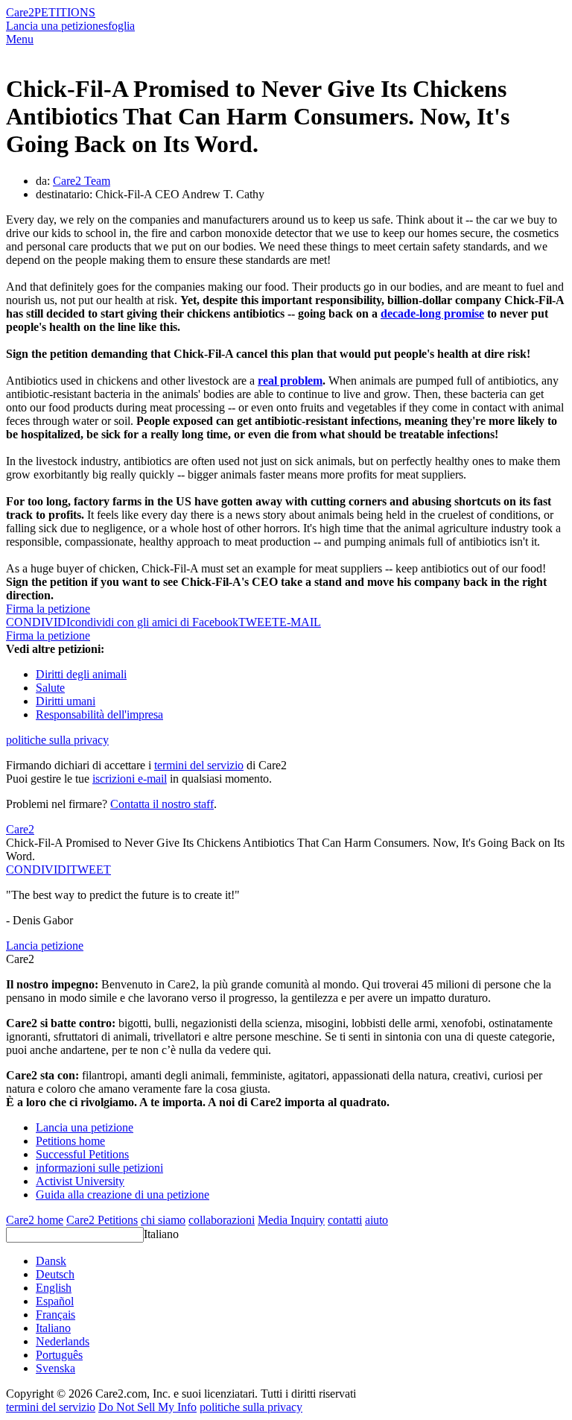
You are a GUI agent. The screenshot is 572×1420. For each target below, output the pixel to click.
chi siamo (163, 1220)
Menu (20, 39)
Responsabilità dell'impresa (99, 714)
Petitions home (70, 1141)
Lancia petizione (44, 945)
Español (55, 1301)
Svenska (55, 1368)
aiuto (376, 1220)
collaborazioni (221, 1220)
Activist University (80, 1181)
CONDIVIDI (38, 869)
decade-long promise (432, 313)
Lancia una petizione (55, 25)
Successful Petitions (82, 1154)
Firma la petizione (48, 608)
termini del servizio (199, 765)
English (54, 1287)
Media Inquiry (291, 1220)
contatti (345, 1220)
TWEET (258, 622)
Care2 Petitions (102, 1220)
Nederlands (62, 1341)
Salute (50, 687)
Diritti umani (65, 701)
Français (55, 1314)
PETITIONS (64, 12)
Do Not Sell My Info (147, 1407)
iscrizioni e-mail (129, 778)
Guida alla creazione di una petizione (122, 1194)
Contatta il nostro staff (162, 804)
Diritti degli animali (81, 674)
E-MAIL (300, 622)
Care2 (20, 12)
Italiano (161, 1234)
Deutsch (55, 1274)
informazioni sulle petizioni (99, 1167)
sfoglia (119, 25)
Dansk (51, 1261)
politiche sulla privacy (57, 739)
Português (59, 1354)
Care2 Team (81, 180)
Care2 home (34, 1220)
